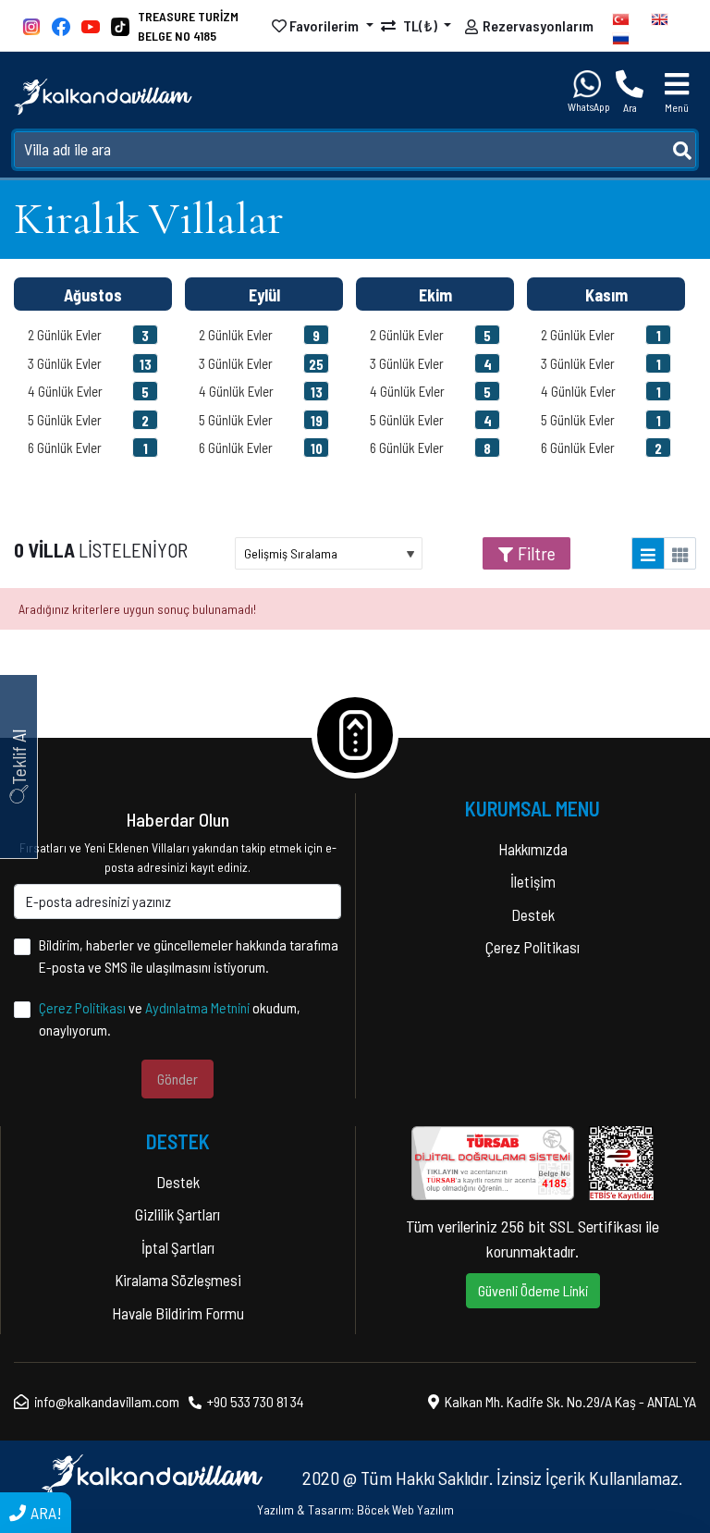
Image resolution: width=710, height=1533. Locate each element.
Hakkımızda (533, 849)
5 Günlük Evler (88, 420)
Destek (533, 914)
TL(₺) (420, 25)
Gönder (177, 1078)
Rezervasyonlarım (538, 25)
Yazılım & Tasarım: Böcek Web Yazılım (355, 1509)
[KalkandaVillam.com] (103, 96)
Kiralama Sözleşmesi (178, 1279)
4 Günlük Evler (88, 391)
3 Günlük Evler (90, 364)
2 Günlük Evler (88, 335)
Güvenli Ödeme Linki (533, 1290)
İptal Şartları (177, 1247)
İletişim (533, 881)
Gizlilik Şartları (177, 1214)
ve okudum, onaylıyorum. (169, 1018)
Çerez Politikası (82, 1007)
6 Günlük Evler (88, 448)
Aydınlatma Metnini (197, 1007)
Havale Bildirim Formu (178, 1313)
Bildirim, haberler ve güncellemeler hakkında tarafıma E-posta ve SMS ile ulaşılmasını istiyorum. (188, 955)
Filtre (537, 553)
